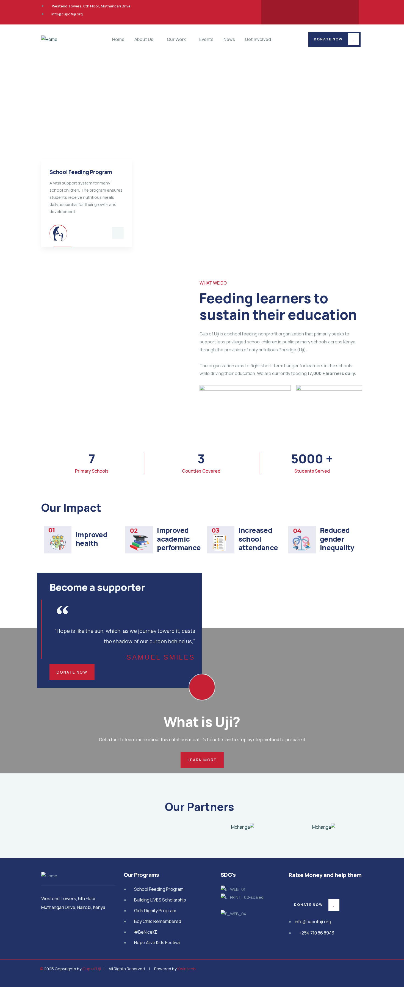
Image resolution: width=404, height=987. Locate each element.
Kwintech (187, 969)
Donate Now (328, 39)
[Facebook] (278, 11)
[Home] (49, 39)
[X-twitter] (299, 11)
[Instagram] (321, 11)
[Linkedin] (342, 11)
